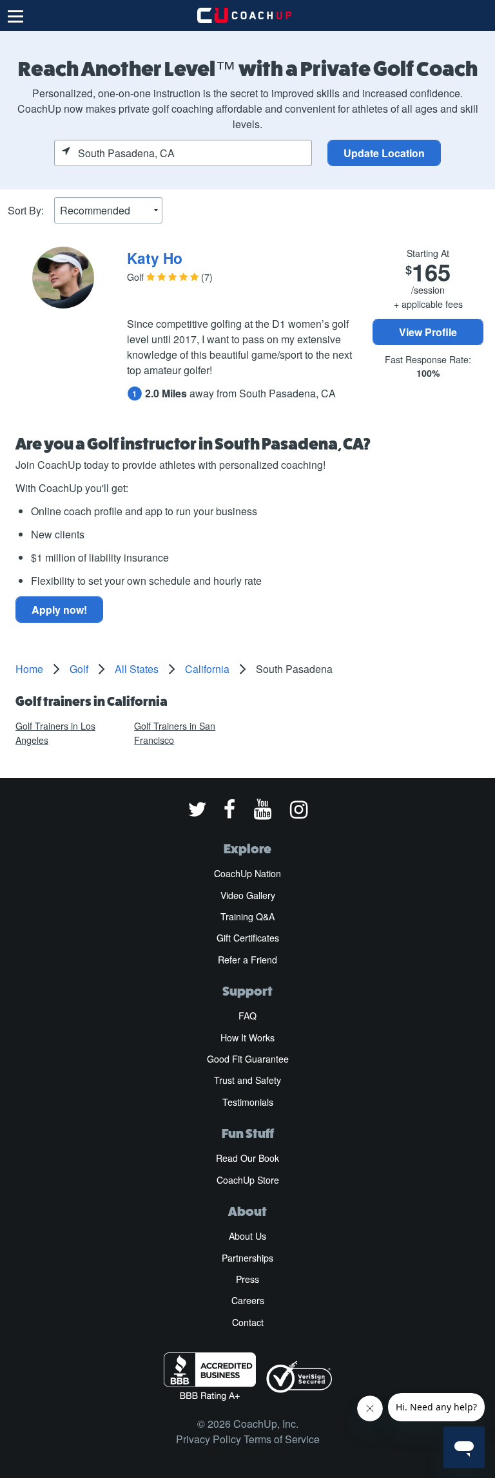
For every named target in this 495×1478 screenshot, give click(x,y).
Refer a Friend (247, 959)
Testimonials (247, 1101)
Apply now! (59, 609)
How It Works (247, 1037)
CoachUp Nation (247, 873)
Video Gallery (247, 895)
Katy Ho (154, 258)
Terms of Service (282, 1439)
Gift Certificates (248, 937)
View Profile (428, 332)
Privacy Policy (208, 1439)
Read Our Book (247, 1157)
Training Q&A (247, 916)
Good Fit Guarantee (248, 1058)
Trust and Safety (247, 1080)
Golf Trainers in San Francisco (174, 732)
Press (247, 1279)
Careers (247, 1300)
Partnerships (247, 1257)
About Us (247, 1235)
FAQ (247, 1015)
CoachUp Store (248, 1179)
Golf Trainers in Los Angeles (55, 732)
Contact (248, 1322)
